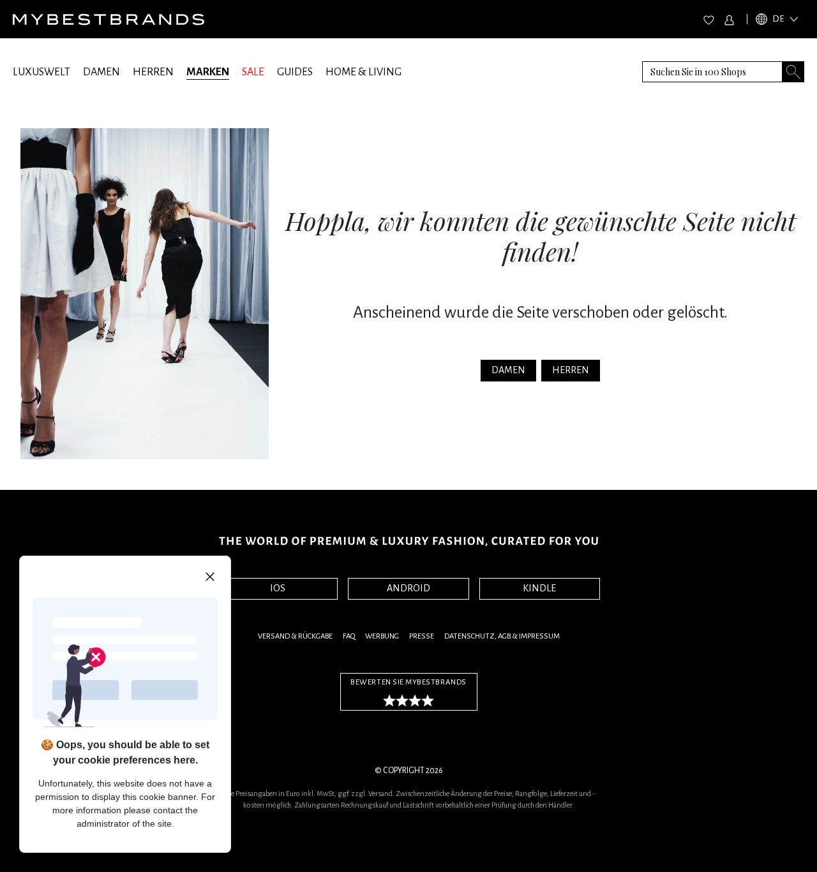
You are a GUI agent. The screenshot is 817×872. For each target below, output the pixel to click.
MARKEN (207, 72)
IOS (277, 588)
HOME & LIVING (363, 72)
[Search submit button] (793, 71)
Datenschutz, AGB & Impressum (502, 636)
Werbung (382, 636)
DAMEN (101, 72)
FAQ (349, 636)
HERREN (153, 72)
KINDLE (539, 588)
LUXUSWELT (41, 72)
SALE (253, 72)
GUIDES (295, 72)
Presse (421, 636)
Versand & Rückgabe (295, 636)
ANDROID (408, 588)
